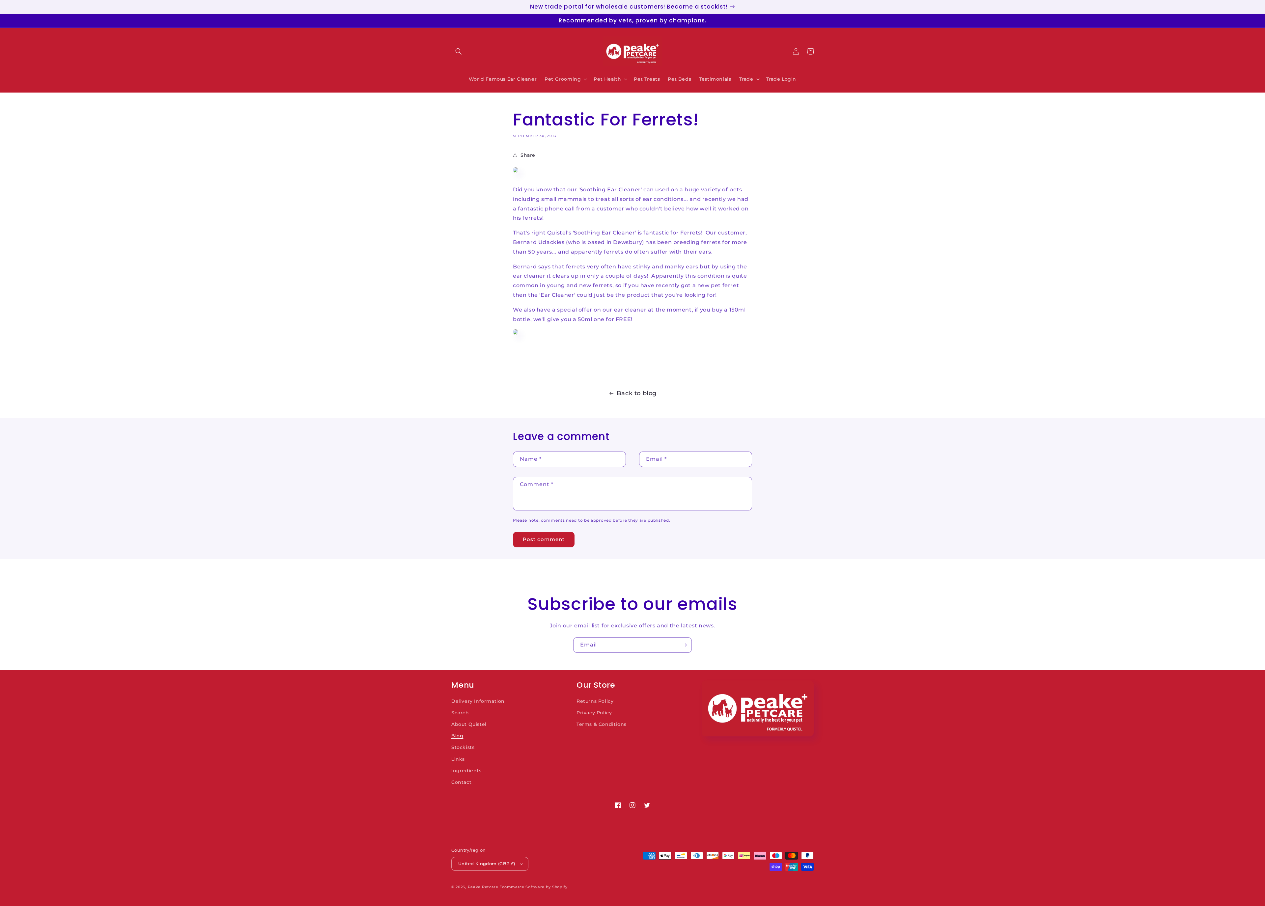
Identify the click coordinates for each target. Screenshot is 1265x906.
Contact (461, 782)
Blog (457, 736)
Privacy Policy (594, 713)
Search (460, 713)
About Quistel (469, 724)
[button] (458, 51)
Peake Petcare (483, 887)
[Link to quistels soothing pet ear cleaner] (515, 337)
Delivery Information (478, 701)
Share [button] (527, 155)
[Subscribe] (684, 645)
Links (458, 759)
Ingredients (466, 771)
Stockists (462, 747)
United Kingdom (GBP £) (486, 863)
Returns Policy (594, 701)
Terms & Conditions (601, 724)
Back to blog (637, 393)
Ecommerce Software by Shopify (533, 887)
